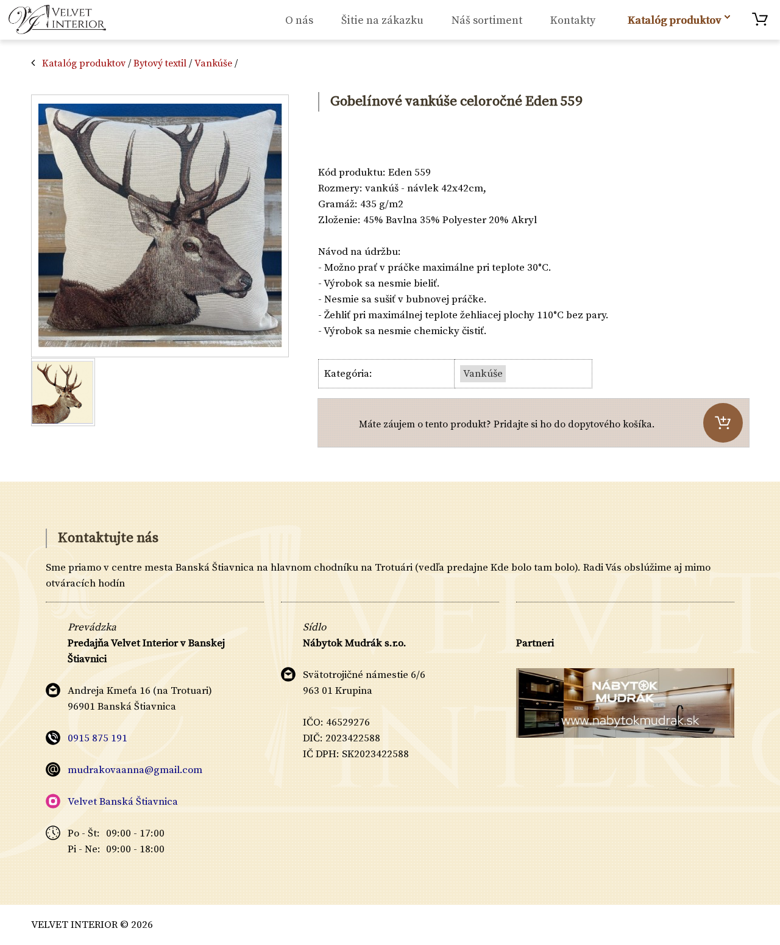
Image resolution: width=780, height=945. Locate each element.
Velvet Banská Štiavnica (123, 801)
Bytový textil (159, 63)
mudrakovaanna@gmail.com (135, 770)
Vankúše (213, 63)
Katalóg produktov (84, 63)
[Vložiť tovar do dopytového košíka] (723, 423)
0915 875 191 (97, 738)
